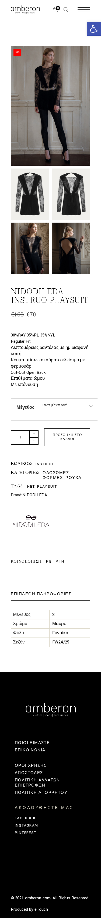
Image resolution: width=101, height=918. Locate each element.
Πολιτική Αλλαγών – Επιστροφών (39, 783)
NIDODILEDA (34, 495)
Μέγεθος (25, 407)
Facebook (25, 818)
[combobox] (67, 405)
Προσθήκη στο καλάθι (67, 437)
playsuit (47, 486)
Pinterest (26, 832)
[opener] (66, 9)
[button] (94, 29)
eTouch (41, 909)
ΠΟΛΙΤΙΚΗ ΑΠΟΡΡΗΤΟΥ (41, 792)
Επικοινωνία (30, 750)
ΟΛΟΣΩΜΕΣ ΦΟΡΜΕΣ (56, 475)
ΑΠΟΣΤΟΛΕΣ (29, 772)
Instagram (26, 825)
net (30, 486)
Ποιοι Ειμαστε (32, 742)
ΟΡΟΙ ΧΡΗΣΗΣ (30, 765)
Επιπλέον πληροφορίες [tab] (41, 594)
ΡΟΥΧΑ (73, 477)
